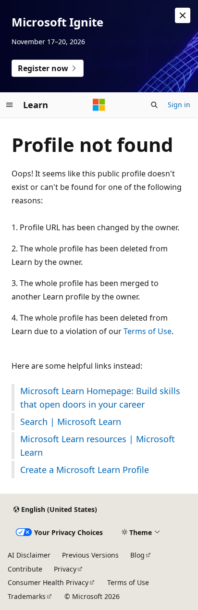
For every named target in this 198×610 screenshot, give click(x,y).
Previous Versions (90, 555)
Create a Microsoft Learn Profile (84, 469)
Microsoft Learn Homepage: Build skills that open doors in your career (100, 397)
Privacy (65, 568)
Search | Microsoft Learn (70, 421)
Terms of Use (148, 331)
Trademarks (27, 596)
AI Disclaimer (29, 555)
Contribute (25, 568)
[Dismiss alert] (182, 15)
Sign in (179, 104)
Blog (137, 555)
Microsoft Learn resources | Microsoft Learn (97, 445)
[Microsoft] (99, 105)
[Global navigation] (9, 104)
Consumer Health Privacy (48, 582)
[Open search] (154, 104)
